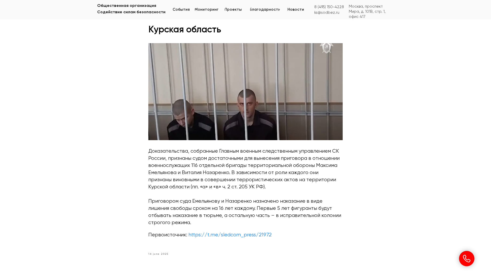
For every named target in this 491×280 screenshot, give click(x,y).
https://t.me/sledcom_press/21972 (230, 235)
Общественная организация (126, 6)
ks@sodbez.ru (326, 13)
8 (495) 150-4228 (329, 7)
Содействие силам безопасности (131, 12)
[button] (206, 9)
